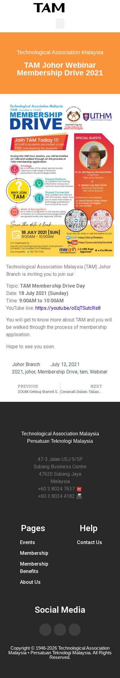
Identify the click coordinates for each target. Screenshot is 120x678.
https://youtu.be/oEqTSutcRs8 (68, 308)
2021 (17, 372)
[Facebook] (45, 630)
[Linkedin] (60, 630)
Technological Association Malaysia (60, 52)
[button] (60, 23)
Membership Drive (58, 372)
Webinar (98, 372)
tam (84, 372)
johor (30, 372)
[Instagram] (75, 630)
